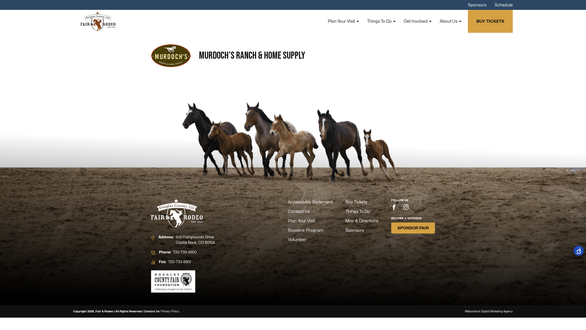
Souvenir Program (305, 230)
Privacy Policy (170, 311)
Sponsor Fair (413, 228)
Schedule (504, 5)
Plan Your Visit (341, 21)
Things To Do (379, 21)
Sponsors (477, 5)
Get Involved (416, 21)
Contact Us (299, 211)
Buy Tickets (490, 21)
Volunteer (297, 239)
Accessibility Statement (310, 202)
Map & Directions (361, 220)
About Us (449, 21)
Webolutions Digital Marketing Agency (489, 311)
